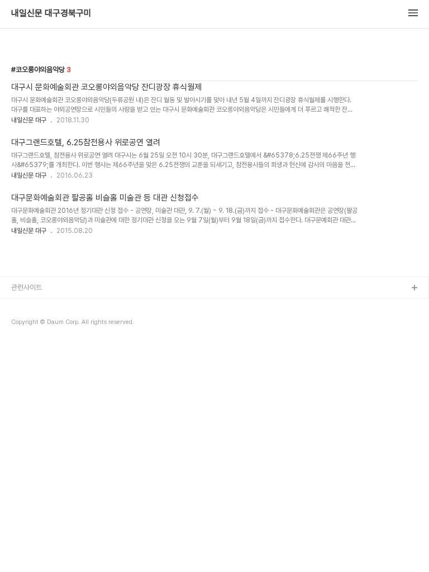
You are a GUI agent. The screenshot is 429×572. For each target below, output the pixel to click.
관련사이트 (26, 287)
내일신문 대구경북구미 (51, 13)
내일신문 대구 (28, 120)
